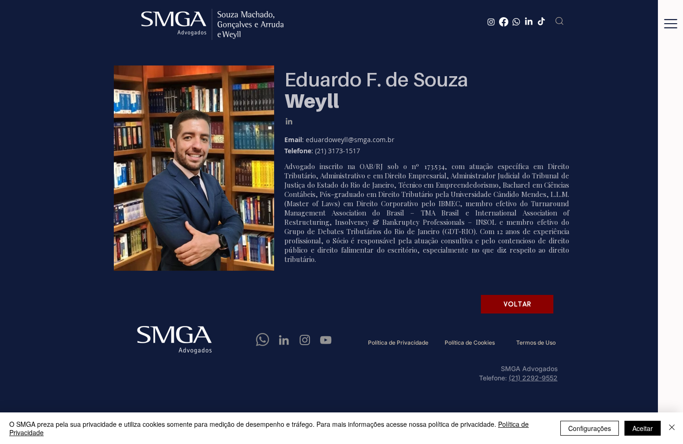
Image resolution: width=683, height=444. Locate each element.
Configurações (589, 428)
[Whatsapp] (516, 21)
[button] (670, 23)
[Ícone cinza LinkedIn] (289, 121)
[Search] (559, 21)
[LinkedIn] (528, 21)
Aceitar (642, 428)
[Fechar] (671, 428)
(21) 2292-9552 (533, 378)
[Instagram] (491, 21)
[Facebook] (503, 21)
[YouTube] (326, 340)
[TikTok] (541, 21)
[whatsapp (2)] (263, 340)
